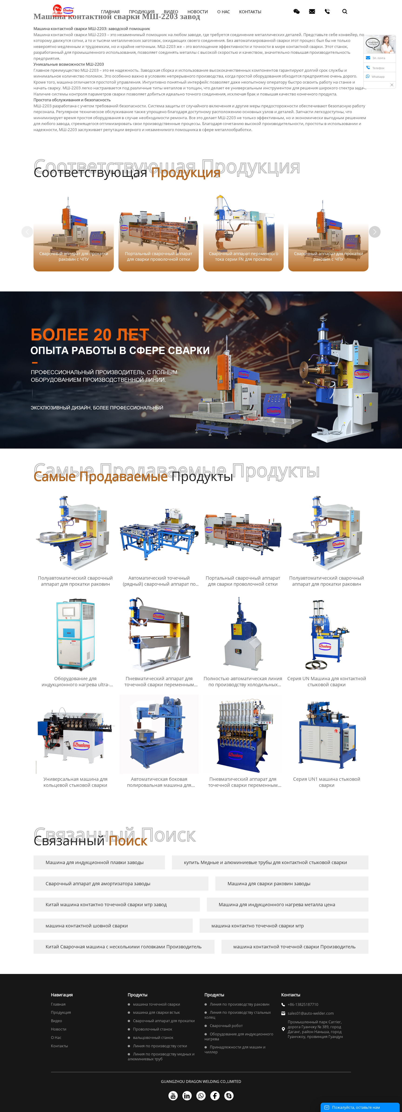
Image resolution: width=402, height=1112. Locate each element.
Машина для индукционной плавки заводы (95, 862)
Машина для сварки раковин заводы (269, 883)
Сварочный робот (226, 1025)
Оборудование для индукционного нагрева (238, 1036)
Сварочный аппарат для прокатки (164, 1020)
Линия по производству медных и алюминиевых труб (161, 1056)
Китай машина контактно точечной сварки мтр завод (106, 904)
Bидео (56, 1020)
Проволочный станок (152, 1029)
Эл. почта (378, 58)
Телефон (375, 67)
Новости (58, 1029)
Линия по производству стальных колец (237, 1015)
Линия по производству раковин (239, 1004)
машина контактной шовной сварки (87, 926)
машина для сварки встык (156, 1012)
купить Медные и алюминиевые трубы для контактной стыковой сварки (265, 862)
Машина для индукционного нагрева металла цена (277, 904)
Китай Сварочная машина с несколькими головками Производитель (124, 946)
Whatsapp (378, 76)
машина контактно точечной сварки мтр (257, 926)
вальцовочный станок (153, 1037)
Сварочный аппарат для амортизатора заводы (98, 883)
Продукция (61, 1012)
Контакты (59, 1045)
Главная (58, 1004)
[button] (375, 232)
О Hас (56, 1037)
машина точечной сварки (156, 1004)
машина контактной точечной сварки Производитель (294, 946)
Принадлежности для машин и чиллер (234, 1049)
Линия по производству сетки (160, 1045)
